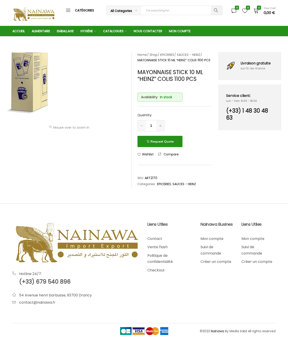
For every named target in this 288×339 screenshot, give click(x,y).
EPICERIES (164, 184)
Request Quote (162, 141)
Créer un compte (215, 261)
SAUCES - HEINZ (184, 184)
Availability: (149, 97)
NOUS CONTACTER (148, 31)
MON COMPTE (180, 31)
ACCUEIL (18, 31)
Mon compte (211, 238)
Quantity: (144, 115)
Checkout (156, 270)
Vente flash (157, 247)
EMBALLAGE (65, 31)
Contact (154, 238)
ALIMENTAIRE (41, 31)
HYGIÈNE (87, 31)
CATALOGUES (113, 31)
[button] (168, 154)
